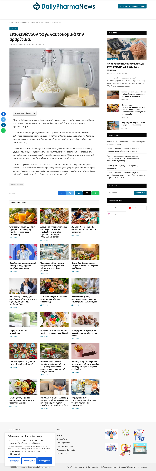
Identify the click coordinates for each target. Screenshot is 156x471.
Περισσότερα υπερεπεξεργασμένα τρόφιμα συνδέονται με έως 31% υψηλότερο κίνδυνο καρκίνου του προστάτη (134, 109)
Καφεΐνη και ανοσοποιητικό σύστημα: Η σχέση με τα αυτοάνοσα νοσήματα (22, 265)
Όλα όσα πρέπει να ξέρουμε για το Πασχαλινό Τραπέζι (22, 363)
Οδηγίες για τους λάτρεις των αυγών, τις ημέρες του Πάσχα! (54, 331)
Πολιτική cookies (63, 443)
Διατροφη (13, 238)
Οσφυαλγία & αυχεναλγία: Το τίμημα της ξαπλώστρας (133, 124)
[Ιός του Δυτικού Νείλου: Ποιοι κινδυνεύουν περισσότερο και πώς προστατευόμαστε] (113, 95)
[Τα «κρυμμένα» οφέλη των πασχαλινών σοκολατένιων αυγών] (85, 319)
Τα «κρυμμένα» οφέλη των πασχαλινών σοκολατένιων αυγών (84, 333)
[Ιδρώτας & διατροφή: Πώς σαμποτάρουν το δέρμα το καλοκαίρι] (85, 216)
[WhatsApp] (3, 130)
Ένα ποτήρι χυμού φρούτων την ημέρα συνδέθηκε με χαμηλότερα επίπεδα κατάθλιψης (22, 230)
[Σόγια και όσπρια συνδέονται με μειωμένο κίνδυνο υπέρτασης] (54, 286)
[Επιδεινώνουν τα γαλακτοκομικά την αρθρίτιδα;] (54, 77)
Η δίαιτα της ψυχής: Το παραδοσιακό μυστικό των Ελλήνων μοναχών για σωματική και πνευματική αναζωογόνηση (52, 367)
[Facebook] (3, 114)
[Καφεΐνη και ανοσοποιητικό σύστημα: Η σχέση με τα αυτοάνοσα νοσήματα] (23, 252)
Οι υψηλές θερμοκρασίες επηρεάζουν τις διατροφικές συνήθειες (84, 265)
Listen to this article (26, 113)
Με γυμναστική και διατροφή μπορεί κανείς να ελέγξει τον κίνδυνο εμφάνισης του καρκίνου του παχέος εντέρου (54, 401)
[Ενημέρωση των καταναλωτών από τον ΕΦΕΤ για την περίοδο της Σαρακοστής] (85, 387)
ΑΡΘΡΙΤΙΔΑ (25, 22)
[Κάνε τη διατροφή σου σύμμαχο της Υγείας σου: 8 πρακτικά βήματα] (23, 387)
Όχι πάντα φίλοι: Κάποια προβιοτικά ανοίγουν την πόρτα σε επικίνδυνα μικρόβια (52, 267)
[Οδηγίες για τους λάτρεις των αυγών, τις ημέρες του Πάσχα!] (54, 319)
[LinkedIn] (3, 125)
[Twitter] (3, 119)
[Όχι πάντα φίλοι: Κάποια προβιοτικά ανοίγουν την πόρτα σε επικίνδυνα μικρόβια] (54, 252)
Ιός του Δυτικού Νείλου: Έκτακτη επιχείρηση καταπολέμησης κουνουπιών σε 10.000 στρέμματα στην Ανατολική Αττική (126, 175)
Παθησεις (18, 22)
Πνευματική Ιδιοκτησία (66, 450)
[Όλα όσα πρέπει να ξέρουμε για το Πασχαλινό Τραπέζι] (23, 351)
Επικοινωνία (62, 454)
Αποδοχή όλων (44, 461)
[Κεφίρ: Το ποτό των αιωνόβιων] (23, 319)
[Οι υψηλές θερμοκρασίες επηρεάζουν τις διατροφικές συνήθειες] (85, 252)
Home (11, 22)
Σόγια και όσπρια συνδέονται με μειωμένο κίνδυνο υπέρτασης (54, 299)
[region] (30, 449)
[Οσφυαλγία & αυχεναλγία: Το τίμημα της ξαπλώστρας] (113, 125)
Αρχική (59, 435)
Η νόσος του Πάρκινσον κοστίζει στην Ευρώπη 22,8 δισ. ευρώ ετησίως (125, 66)
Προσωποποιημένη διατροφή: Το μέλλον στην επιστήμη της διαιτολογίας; (84, 299)
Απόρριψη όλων (29, 461)
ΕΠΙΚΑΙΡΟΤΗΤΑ (112, 59)
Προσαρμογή (14, 461)
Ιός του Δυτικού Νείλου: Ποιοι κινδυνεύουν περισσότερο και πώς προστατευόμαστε (134, 94)
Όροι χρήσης (62, 439)
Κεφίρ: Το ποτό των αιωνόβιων (18, 331)
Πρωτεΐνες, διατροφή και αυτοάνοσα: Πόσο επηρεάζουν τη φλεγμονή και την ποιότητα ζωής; (23, 300)
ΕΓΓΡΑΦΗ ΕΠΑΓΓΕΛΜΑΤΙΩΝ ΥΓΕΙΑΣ (132, 6)
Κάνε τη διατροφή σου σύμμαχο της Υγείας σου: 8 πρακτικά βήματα (21, 400)
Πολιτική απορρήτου (65, 446)
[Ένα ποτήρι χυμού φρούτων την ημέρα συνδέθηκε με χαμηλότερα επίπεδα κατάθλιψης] (23, 216)
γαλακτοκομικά (17, 184)
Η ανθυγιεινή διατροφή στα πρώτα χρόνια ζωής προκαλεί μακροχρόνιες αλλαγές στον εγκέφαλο (85, 365)
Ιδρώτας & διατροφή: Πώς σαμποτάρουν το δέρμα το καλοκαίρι (83, 229)
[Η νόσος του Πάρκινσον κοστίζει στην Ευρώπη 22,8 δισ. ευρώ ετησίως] (127, 49)
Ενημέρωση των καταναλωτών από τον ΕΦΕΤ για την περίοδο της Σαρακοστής (84, 401)
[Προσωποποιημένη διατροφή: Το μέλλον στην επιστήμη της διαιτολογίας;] (85, 286)
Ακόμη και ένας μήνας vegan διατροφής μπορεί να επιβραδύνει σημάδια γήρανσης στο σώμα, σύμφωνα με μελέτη (53, 232)
